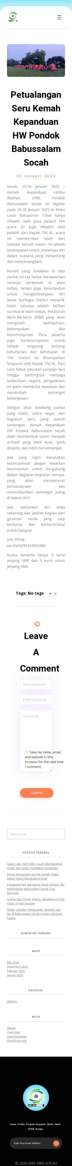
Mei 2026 (13, 962)
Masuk (11, 1028)
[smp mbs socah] (13, 17)
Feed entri (13, 1032)
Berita (12, 1001)
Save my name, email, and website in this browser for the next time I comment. (44, 759)
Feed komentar (17, 1036)
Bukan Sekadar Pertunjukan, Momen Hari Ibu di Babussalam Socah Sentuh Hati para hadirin (34, 914)
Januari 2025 (15, 975)
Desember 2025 (17, 967)
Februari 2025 (16, 971)
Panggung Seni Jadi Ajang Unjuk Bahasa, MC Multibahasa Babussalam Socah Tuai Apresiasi (36, 889)
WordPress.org (16, 1041)
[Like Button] (50, 593)
